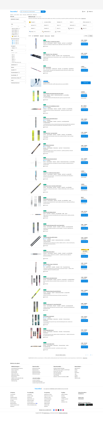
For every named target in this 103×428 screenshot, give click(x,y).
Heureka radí (29, 397)
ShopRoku (63, 395)
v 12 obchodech (83, 278)
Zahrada (76, 375)
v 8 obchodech (83, 133)
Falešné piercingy (14, 380)
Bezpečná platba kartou (31, 403)
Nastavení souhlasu (30, 400)
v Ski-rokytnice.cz (84, 185)
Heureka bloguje (13, 402)
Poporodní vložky (14, 372)
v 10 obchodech (83, 120)
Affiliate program (47, 403)
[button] (17, 21)
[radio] (11, 40)
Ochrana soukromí (30, 402)
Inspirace (62, 400)
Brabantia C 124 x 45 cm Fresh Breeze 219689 (61, 376)
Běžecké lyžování (29, 14)
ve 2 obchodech (83, 304)
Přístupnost (12, 406)
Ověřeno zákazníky (64, 394)
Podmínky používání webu (63, 413)
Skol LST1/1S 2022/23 (47, 67)
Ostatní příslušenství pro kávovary (17, 368)
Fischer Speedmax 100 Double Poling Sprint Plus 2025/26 (53, 93)
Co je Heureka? (12, 394)
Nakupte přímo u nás (30, 399)
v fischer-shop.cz (84, 93)
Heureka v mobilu (30, 395)
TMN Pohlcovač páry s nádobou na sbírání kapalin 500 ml (62, 369)
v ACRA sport (83, 264)
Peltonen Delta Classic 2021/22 (48, 251)
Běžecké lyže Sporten (36, 371)
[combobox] (30, 12)
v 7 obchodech (83, 291)
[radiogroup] (18, 42)
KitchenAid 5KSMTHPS (57, 374)
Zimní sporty (24, 14)
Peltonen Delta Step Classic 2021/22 (49, 199)
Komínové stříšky (14, 371)
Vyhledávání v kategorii (15, 19)
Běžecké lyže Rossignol (36, 372)
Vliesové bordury (14, 376)
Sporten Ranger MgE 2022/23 (48, 330)
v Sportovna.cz (83, 172)
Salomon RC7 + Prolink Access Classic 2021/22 (51, 172)
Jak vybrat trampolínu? (36, 380)
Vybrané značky (35, 366)
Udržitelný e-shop (64, 402)
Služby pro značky (47, 400)
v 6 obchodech (83, 160)
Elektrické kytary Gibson (15, 375)
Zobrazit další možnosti (16, 62)
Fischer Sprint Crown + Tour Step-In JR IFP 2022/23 (52, 186)
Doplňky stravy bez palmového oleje (17, 378)
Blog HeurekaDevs (13, 403)
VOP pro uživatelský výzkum (32, 405)
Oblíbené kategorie (15, 366)
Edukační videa (46, 405)
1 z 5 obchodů (83, 253)
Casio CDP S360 (56, 375)
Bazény (76, 371)
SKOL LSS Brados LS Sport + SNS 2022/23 (50, 264)
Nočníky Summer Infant (15, 379)
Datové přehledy (47, 402)
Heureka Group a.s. (47, 413)
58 (90, 355)
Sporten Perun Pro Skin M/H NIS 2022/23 (50, 118)
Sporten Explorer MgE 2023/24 (48, 316)
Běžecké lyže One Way (36, 368)
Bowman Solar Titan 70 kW (58, 371)
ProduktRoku (63, 397)
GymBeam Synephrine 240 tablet (59, 368)
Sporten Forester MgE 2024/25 (48, 344)
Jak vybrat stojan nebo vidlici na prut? (38, 382)
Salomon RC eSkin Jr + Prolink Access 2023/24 (51, 41)
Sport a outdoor (16, 14)
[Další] (92, 355)
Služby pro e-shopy (47, 397)
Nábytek (76, 376)
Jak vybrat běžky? (46, 82)
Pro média (12, 400)
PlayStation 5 (77, 372)
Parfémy (76, 369)
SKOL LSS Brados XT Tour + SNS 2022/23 (50, 54)
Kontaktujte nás (81, 393)
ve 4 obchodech (83, 107)
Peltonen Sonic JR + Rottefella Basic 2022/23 (51, 106)
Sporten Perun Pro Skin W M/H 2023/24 (50, 278)
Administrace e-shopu (48, 394)
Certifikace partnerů (64, 399)
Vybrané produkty (57, 366)
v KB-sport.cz (83, 198)
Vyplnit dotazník (81, 398)
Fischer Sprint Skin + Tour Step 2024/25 (50, 133)
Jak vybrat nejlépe (36, 378)
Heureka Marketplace (47, 399)
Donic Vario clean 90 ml (57, 372)
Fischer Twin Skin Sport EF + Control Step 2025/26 (52, 304)
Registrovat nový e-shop (48, 395)
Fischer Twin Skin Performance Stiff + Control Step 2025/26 (53, 225)
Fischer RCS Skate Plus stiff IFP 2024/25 (50, 237)
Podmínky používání (13, 397)
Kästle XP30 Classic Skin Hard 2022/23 (50, 159)
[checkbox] (11, 28)
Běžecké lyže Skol (35, 369)
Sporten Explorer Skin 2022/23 (48, 145)
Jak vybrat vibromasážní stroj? (37, 381)
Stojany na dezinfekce (15, 369)
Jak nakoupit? (29, 394)
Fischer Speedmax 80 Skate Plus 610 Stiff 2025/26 (52, 291)
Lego (75, 374)
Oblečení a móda (77, 378)
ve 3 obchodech (83, 41)
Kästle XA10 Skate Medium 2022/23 (49, 212)
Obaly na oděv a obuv (14, 374)
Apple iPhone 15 (77, 368)
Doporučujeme (78, 366)
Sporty (21, 14)
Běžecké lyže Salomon (36, 374)
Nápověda (46, 406)
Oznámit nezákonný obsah (14, 405)
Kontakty (11, 395)
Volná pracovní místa (13, 399)
